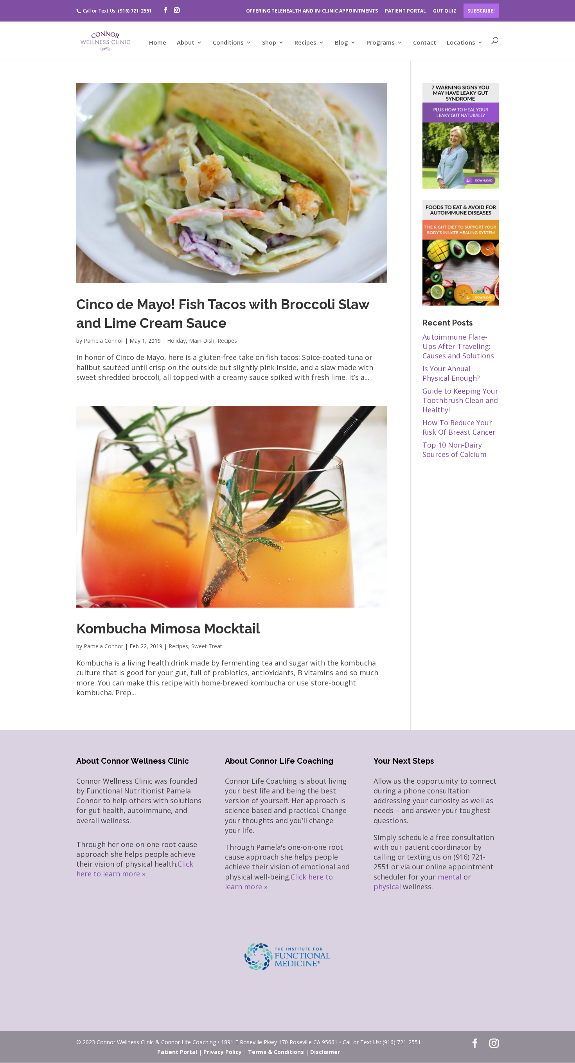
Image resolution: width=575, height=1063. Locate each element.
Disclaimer (325, 1052)
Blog (341, 43)
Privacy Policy (222, 1052)
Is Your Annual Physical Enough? (451, 373)
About (185, 43)
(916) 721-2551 (135, 10)
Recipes (305, 43)
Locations (461, 43)
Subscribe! (481, 10)
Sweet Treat (206, 646)
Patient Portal (177, 1052)
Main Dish (201, 340)
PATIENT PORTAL (405, 10)
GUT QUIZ (444, 10)
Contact (424, 43)
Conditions (228, 43)
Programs (381, 43)
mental (450, 876)
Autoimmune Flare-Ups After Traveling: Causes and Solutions (458, 346)
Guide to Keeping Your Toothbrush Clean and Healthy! (460, 400)
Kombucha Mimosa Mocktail (168, 629)
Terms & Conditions (276, 1052)
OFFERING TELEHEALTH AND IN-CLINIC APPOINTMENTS (312, 10)
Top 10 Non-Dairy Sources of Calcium (454, 449)
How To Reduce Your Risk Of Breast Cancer (459, 427)
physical (387, 886)
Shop (269, 43)
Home (157, 43)
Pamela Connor (103, 340)
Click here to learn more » (134, 868)
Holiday (176, 340)
